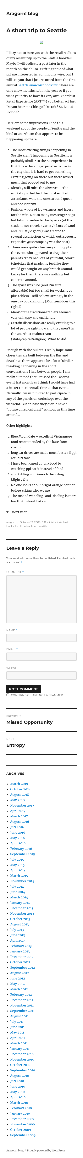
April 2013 (17, 940)
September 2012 (22, 967)
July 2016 (17, 827)
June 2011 (17, 1027)
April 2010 (17, 1097)
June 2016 (17, 832)
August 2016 (19, 822)
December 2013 (21, 908)
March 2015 (19, 876)
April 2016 (18, 843)
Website (12, 668)
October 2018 (20, 789)
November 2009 (22, 1124)
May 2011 (17, 1032)
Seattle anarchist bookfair (38, 85)
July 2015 (17, 859)
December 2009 (22, 1119)
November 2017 (22, 805)
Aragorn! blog (22, 13)
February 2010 (21, 1108)
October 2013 (20, 919)
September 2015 (22, 854)
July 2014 (17, 886)
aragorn (11, 522)
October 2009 (20, 1130)
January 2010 (20, 1113)
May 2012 (17, 984)
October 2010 (20, 1065)
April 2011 (17, 1038)
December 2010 (22, 1054)
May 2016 (17, 838)
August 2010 (19, 1076)
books (10, 526)
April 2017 (17, 811)
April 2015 (17, 870)
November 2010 (22, 1059)
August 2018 (19, 795)
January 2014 (20, 903)
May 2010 (17, 1092)
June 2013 (17, 935)
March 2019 (19, 784)
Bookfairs (50, 522)
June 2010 (17, 1086)
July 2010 (17, 1081)
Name (12, 630)
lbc (17, 526)
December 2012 (22, 957)
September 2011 (22, 1011)
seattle (43, 526)
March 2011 (18, 1043)
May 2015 (17, 865)
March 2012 (19, 989)
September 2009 (23, 1135)
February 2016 (21, 849)
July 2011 (16, 1021)
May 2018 (17, 800)
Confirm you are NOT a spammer (36, 695)
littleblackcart (29, 526)
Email (12, 649)
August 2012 (19, 973)
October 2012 (20, 962)
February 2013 (21, 946)
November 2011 (22, 1005)
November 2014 (22, 881)
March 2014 (19, 897)
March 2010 (19, 1103)
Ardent (63, 522)
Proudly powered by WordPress (46, 1150)
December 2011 (21, 1000)
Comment (15, 572)
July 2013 (17, 930)
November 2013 (22, 913)
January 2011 (19, 1048)
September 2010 (22, 1070)
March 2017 (19, 816)
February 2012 (21, 994)
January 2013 (20, 951)
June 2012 (17, 978)
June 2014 (17, 892)
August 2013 (19, 924)
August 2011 (19, 1016)
